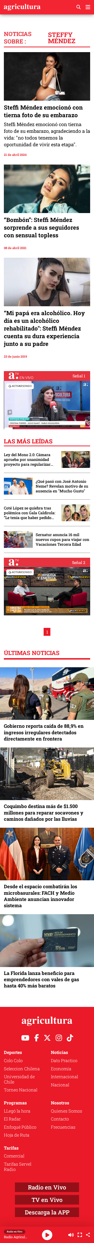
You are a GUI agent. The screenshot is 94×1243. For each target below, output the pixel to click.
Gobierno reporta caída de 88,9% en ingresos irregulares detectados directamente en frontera (44, 732)
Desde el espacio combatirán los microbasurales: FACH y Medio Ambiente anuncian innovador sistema (40, 895)
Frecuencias (63, 1127)
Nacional (60, 1085)
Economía (61, 1069)
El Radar (12, 1119)
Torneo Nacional (20, 1090)
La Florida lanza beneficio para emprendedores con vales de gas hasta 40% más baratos (41, 979)
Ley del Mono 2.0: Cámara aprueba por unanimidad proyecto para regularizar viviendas (27, 459)
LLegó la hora (17, 1111)
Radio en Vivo (47, 1187)
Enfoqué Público (20, 1127)
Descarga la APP (47, 1212)
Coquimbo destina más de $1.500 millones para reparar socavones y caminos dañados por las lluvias (43, 812)
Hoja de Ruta (16, 1135)
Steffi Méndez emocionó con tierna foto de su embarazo (43, 111)
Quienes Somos (66, 1111)
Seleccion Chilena (22, 1069)
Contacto (60, 1119)
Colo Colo (13, 1060)
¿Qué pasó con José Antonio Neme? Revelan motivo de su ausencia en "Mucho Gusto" (62, 486)
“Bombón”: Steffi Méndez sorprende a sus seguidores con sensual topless (41, 227)
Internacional (64, 1076)
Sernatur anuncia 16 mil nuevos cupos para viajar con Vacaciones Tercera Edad (62, 539)
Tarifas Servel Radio (17, 1166)
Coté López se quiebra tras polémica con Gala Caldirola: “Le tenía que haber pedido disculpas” (29, 513)
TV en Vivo (47, 1200)
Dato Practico (64, 1060)
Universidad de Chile (19, 1079)
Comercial (14, 1156)
